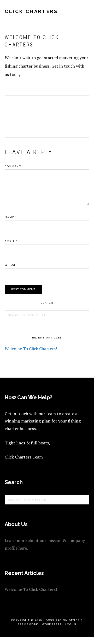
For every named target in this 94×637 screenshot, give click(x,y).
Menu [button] (83, 10)
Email (11, 241)
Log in (71, 624)
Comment (14, 166)
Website (12, 265)
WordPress (51, 624)
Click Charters (31, 11)
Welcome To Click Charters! (31, 349)
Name (11, 217)
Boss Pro (54, 620)
